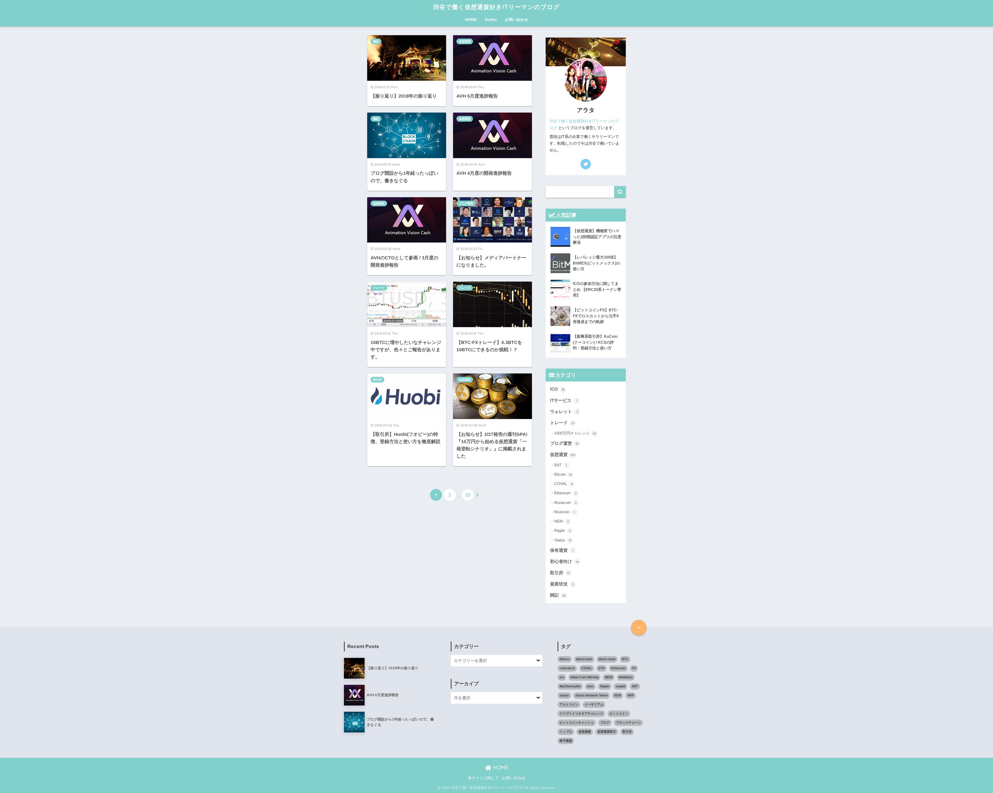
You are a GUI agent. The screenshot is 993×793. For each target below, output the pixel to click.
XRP (630, 695)
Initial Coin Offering (584, 677)
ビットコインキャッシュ (577, 722)
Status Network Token (591, 695)
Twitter (491, 19)
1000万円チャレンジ (575, 433)
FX (634, 668)
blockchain (584, 659)
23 (467, 495)
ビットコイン (619, 713)
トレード (379, 288)
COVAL (563, 483)
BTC (625, 659)
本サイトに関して (483, 778)
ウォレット (564, 411)
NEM (561, 521)
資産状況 (562, 584)
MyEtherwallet (570, 686)
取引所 (377, 379)
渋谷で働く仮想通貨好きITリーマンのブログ (496, 7)
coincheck (567, 668)
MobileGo (626, 677)
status (564, 695)
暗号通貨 (566, 741)
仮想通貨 (464, 41)
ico (562, 677)
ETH (601, 668)
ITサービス (563, 400)
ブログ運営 (466, 203)
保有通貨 (561, 550)
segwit (620, 686)
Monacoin (565, 502)
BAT (560, 465)
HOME (471, 19)
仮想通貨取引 (606, 731)
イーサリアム (594, 704)
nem (590, 686)
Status (562, 540)
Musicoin (564, 512)
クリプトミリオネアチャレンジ (581, 713)
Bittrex (565, 659)
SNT (635, 686)
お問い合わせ (516, 19)
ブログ (605, 722)
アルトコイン (569, 704)
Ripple (562, 530)
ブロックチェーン (628, 722)
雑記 (376, 41)
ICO (557, 389)
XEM (617, 695)
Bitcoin (563, 474)
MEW (608, 677)
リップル (566, 731)
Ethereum (565, 493)
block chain (607, 659)
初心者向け (564, 561)
